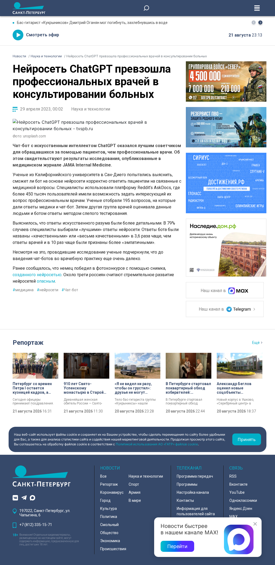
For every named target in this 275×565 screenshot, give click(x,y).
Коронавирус (112, 492)
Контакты (185, 500)
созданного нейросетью (37, 274)
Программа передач (195, 476)
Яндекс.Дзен (240, 508)
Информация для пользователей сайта (196, 511)
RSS (233, 476)
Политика (108, 516)
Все (103, 476)
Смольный (109, 525)
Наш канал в (214, 290)
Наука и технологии (90, 109)
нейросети (47, 290)
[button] (260, 22)
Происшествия (113, 549)
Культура (108, 508)
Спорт (134, 484)
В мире (135, 500)
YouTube (237, 492)
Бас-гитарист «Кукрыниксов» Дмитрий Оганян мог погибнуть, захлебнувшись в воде (92, 22)
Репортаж (28, 342)
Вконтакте (238, 484)
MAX (233, 516)
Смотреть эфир (42, 34)
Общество (109, 533)
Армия (134, 492)
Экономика (110, 541)
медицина (23, 290)
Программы (187, 484)
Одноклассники (243, 500)
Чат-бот (69, 290)
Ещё (256, 342)
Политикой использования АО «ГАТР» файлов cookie (157, 444)
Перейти (177, 546)
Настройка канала (193, 492)
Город (105, 500)
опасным (46, 281)
